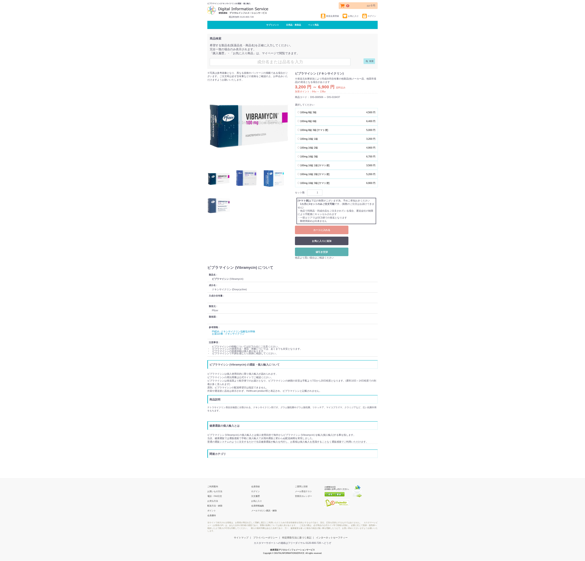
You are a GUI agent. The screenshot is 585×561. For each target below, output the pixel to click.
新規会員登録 (332, 16)
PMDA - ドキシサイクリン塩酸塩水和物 (233, 331)
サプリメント (272, 25)
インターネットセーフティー (332, 537)
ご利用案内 (212, 486)
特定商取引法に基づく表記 (296, 537)
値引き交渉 (322, 252)
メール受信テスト (303, 491)
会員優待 (211, 515)
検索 (371, 61)
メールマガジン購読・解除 (264, 510)
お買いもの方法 (214, 491)
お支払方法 (212, 501)
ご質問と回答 (301, 486)
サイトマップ (241, 537)
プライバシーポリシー (265, 537)
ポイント (211, 510)
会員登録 (255, 486)
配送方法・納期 (214, 506)
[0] (342, 5)
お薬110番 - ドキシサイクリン (228, 334)
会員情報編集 (257, 506)
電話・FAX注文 (214, 496)
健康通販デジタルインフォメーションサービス (292, 550)
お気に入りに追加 (322, 241)
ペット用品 (313, 25)
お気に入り (353, 16)
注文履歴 (255, 496)
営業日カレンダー (303, 496)
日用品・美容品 (293, 25)
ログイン (372, 16)
